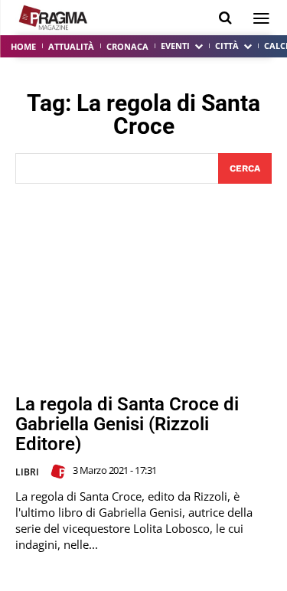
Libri (27, 471)
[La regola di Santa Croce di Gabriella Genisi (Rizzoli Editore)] (143, 289)
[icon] (225, 18)
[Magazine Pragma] (53, 18)
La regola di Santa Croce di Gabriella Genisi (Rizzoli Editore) (127, 424)
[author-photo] (60, 471)
